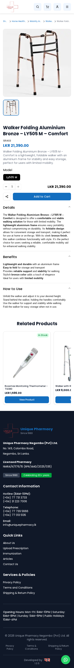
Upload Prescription (15, 548)
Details (9, 207)
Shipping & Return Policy (19, 593)
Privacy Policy (12, 582)
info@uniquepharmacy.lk (19, 525)
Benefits (10, 256)
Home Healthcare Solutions (19, 21)
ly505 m (11, 177)
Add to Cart (42, 196)
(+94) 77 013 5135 (14, 515)
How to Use (12, 288)
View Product (27, 399)
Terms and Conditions (17, 587)
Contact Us (10, 564)
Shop (5, 21)
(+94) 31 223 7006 (15, 501)
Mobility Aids (36, 21)
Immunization (12, 553)
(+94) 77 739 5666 (15, 511)
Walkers (49, 21)
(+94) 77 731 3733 (15, 497)
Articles (8, 559)
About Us (9, 543)
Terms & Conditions (31, 647)
